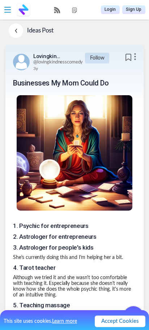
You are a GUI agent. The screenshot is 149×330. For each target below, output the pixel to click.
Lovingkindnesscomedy (47, 56)
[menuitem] (57, 10)
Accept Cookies (120, 321)
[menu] (66, 10)
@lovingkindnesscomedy (58, 62)
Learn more (64, 321)
